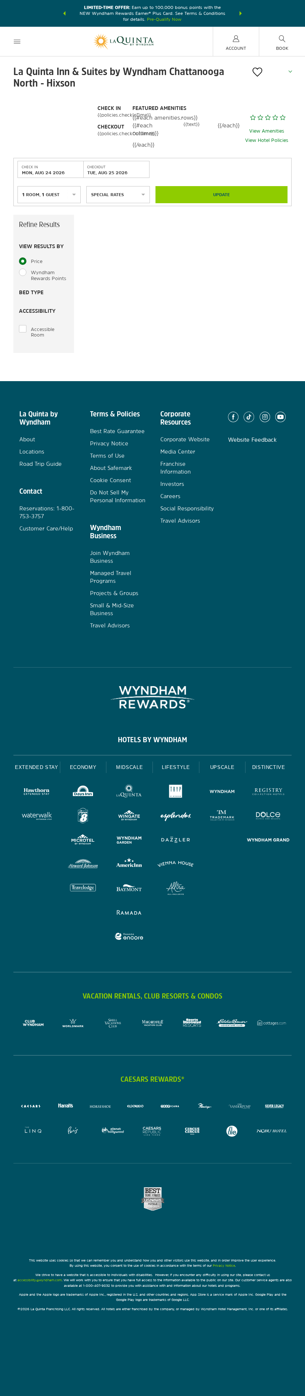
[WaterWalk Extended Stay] (36, 816)
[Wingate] (129, 816)
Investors (172, 484)
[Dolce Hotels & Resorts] (268, 816)
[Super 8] (83, 816)
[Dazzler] (175, 841)
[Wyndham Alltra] (175, 889)
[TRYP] (175, 792)
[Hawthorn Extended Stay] (36, 792)
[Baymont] (129, 889)
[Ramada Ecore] (129, 937)
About (27, 439)
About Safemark (111, 468)
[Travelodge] (83, 889)
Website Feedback (252, 439)
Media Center (177, 451)
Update (221, 194)
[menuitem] (17, 41)
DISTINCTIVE (268, 767)
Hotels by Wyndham (152, 739)
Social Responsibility (187, 508)
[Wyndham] (222, 792)
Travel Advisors (110, 625)
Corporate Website (185, 439)
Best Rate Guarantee (117, 431)
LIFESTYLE (176, 767)
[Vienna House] (175, 865)
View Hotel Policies (266, 140)
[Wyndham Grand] (268, 841)
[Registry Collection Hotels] (268, 792)
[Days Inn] (83, 792)
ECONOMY (83, 767)
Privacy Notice (109, 443)
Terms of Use (107, 455)
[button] (64, 13)
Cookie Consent (110, 480)
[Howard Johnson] (83, 865)
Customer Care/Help (46, 528)
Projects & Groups (114, 593)
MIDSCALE (129, 767)
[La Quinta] (129, 792)
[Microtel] (83, 841)
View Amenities (266, 131)
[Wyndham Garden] (129, 841)
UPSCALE (222, 767)
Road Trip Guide (40, 464)
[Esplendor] (175, 816)
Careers (170, 496)
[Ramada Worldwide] (129, 913)
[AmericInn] (129, 865)
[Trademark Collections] (222, 816)
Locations (31, 451)
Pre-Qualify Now (164, 19)
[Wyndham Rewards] (152, 697)
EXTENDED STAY (36, 767)
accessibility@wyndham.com (39, 1280)
